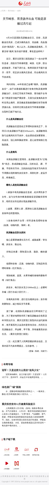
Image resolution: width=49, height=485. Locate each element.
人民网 (2, 11)
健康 (19, 11)
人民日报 (6, 455)
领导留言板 (35, 455)
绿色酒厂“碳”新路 (11, 387)
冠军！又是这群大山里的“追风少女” (21, 370)
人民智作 (16, 469)
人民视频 (6, 469)
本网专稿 (8, 364)
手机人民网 (26, 455)
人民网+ (16, 455)
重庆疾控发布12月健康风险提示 (18, 404)
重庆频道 (11, 11)
